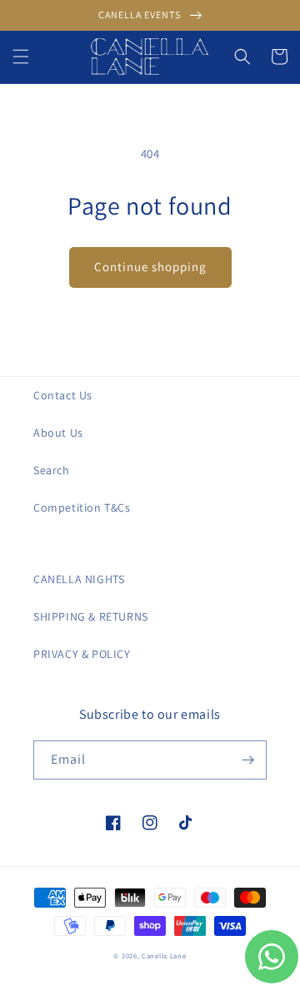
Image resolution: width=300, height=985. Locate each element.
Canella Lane (164, 955)
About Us (58, 432)
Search (51, 470)
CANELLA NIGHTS (78, 579)
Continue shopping (150, 267)
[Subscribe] (247, 760)
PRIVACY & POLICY (82, 653)
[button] (20, 56)
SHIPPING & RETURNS (90, 616)
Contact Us (62, 395)
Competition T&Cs (82, 507)
